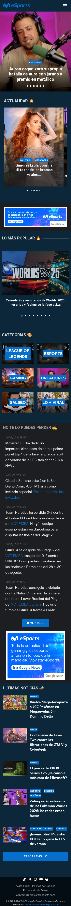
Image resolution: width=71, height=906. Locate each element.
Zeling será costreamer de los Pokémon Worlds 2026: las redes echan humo (48, 808)
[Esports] (53, 353)
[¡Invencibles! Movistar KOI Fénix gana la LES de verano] (15, 834)
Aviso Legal (23, 886)
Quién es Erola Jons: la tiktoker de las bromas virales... (34, 170)
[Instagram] (35, 879)
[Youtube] (41, 879)
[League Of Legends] (18, 353)
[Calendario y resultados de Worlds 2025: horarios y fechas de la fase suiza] (35, 273)
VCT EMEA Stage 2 (26, 604)
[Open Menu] (65, 6)
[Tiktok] (24, 879)
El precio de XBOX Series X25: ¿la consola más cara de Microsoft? (48, 773)
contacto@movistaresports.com (35, 895)
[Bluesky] (46, 879)
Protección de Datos (35, 890)
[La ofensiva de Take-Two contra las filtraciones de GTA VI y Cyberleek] (15, 735)
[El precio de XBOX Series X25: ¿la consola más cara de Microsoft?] (15, 768)
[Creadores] (53, 378)
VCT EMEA (20, 523)
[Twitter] (30, 879)
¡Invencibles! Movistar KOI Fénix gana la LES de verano (48, 839)
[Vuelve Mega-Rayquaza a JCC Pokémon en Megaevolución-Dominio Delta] (15, 702)
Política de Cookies (43, 886)
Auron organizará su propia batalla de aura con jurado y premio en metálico (35, 74)
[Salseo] (18, 402)
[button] (5, 45)
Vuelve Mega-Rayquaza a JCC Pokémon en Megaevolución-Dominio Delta (49, 709)
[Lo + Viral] (53, 402)
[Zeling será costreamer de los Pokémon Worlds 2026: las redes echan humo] (15, 797)
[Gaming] (18, 378)
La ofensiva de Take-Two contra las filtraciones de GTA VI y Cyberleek (48, 742)
